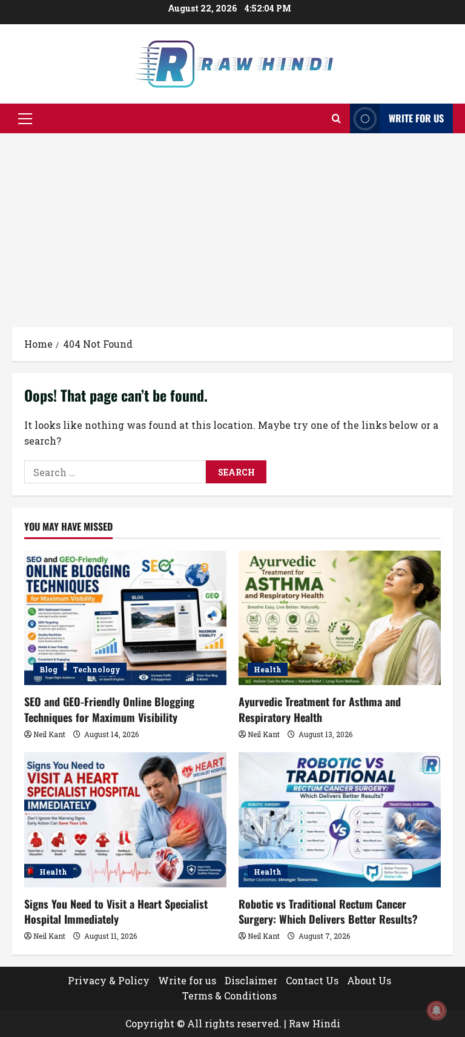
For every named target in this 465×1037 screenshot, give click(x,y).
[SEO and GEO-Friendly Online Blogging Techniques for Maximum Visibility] (125, 618)
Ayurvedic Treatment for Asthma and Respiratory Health (320, 709)
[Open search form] (336, 118)
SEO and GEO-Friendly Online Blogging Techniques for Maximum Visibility (109, 709)
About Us (369, 980)
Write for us (416, 118)
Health (268, 669)
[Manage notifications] (436, 1010)
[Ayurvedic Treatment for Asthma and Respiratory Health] (340, 618)
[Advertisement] (232, 224)
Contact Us (312, 980)
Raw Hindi (314, 1023)
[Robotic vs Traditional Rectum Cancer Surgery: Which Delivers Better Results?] (340, 819)
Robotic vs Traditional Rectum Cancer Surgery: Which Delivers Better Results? (328, 911)
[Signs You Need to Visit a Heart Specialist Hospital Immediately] (125, 819)
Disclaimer (251, 980)
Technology (96, 669)
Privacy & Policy (109, 980)
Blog (48, 669)
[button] (25, 118)
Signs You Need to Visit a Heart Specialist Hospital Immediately (116, 911)
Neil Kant (49, 734)
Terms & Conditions (229, 995)
